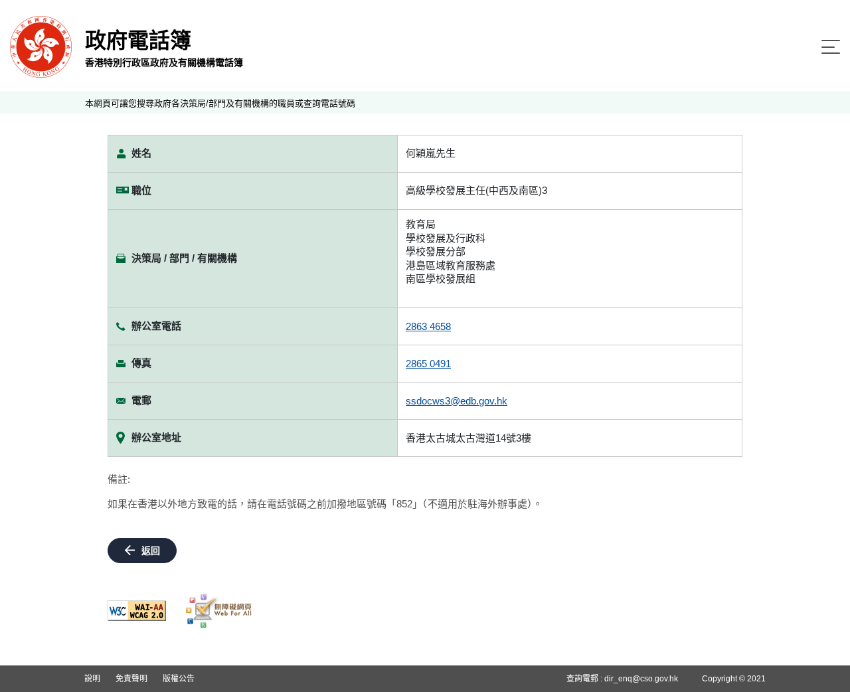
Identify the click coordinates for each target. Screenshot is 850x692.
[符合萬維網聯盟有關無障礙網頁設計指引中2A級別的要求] (137, 610)
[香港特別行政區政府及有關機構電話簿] (41, 46)
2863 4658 (428, 326)
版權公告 (179, 678)
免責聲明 (131, 678)
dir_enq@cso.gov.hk (641, 678)
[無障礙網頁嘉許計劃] (219, 611)
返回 (150, 550)
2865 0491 (428, 363)
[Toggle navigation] (830, 47)
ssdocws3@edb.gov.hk (456, 400)
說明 (92, 678)
